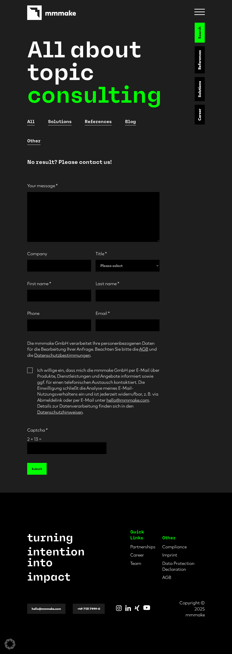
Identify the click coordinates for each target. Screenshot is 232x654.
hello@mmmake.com (127, 400)
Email (103, 313)
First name (39, 283)
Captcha (37, 430)
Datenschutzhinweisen (60, 412)
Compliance (174, 546)
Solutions (200, 89)
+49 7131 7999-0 (88, 608)
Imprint (169, 555)
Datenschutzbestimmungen (62, 355)
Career (200, 115)
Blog (130, 121)
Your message (42, 185)
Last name (107, 283)
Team (135, 563)
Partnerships (142, 546)
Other (34, 140)
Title (101, 253)
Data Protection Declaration (178, 566)
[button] (10, 644)
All (31, 121)
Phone (33, 313)
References (200, 60)
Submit (37, 469)
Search (200, 33)
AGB (143, 349)
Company (37, 253)
